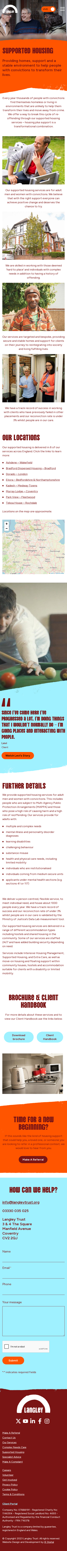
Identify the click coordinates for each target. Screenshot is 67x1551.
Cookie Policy (10, 1489)
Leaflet (52, 573)
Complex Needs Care (14, 1447)
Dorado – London (17, 474)
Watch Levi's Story (17, 755)
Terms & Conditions (13, 1494)
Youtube (25, 1421)
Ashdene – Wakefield (19, 462)
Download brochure (18, 1037)
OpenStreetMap (60, 573)
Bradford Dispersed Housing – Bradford (31, 468)
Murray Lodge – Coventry (22, 491)
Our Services (9, 1442)
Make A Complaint (12, 1461)
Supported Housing (13, 1452)
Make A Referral (33, 1159)
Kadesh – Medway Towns (21, 485)
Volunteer (7, 1474)
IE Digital (49, 1542)
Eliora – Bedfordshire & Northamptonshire (33, 480)
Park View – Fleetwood (20, 497)
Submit (13, 1360)
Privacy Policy (10, 1484)
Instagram (47, 1421)
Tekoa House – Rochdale (21, 503)
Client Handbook (50, 1037)
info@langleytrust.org (20, 1202)
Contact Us (9, 1437)
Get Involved (9, 1479)
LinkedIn (32, 1421)
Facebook (40, 1421)
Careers (6, 1470)
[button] (6, 524)
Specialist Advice (11, 1456)
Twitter (18, 1421)
